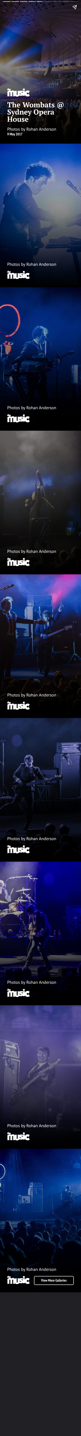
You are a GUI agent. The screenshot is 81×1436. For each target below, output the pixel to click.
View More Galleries (54, 1280)
